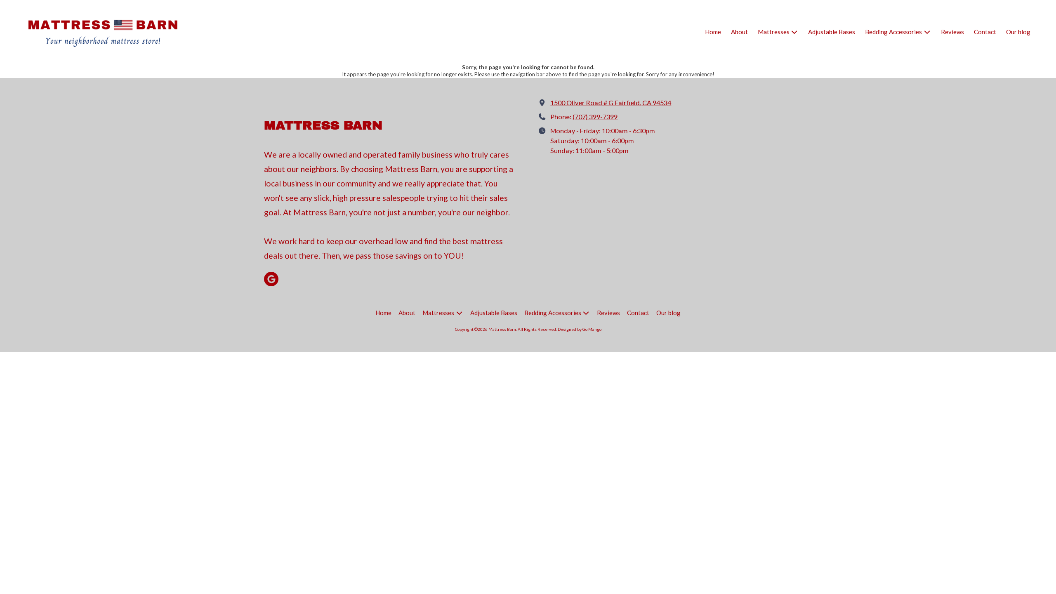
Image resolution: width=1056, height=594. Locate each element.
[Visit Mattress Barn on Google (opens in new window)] (271, 279)
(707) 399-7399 (595, 116)
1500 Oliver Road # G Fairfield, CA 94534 (610, 102)
